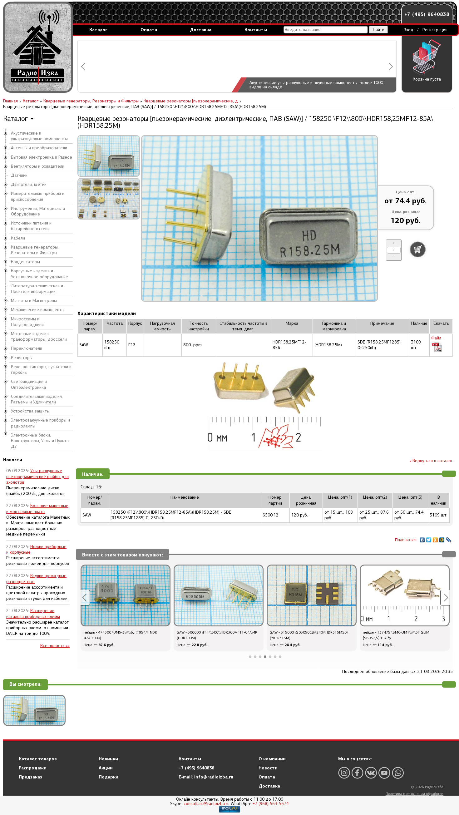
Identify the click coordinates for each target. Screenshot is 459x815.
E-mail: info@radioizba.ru (206, 777)
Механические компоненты (37, 309)
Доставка (200, 29)
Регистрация (434, 29)
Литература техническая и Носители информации (37, 288)
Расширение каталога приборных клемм (33, 613)
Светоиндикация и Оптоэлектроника (29, 384)
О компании (272, 759)
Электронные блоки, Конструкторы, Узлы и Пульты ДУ (40, 440)
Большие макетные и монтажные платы (37, 508)
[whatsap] (398, 773)
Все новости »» (55, 645)
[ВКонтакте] (422, 538)
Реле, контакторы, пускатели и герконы (41, 369)
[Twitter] (429, 538)
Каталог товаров (38, 759)
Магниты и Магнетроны (34, 300)
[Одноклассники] (435, 538)
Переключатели (26, 348)
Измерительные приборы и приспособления (37, 196)
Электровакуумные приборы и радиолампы (40, 422)
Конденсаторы (25, 261)
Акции (106, 768)
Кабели (18, 238)
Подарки (108, 777)
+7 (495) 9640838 (426, 14)
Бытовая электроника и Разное (41, 157)
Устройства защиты (30, 411)
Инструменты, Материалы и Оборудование (38, 211)
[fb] (357, 773)
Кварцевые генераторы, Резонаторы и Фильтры (35, 250)
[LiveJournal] (448, 538)
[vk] (371, 773)
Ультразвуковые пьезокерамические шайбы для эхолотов (37, 476)
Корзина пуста (427, 79)
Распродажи (33, 768)
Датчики (19, 175)
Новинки (108, 759)
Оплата (149, 29)
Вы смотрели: (25, 684)
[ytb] (384, 773)
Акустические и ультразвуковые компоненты (39, 136)
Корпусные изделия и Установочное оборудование (39, 273)
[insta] (344, 773)
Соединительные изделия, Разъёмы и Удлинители (37, 399)
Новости (268, 768)
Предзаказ (30, 777)
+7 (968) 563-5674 (270, 803)
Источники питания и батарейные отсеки (31, 225)
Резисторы (21, 357)
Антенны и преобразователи (39, 148)
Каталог (98, 29)
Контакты (255, 29)
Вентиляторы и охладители (37, 166)
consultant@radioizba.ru (207, 803)
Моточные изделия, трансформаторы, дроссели (39, 336)
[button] (83, 67)
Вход (408, 29)
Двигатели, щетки (29, 184)
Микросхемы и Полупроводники (27, 321)
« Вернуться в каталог (431, 460)
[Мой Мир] (442, 538)
